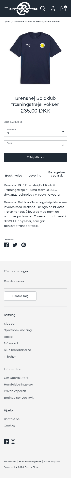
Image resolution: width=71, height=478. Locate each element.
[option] (35, 58)
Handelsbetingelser (18, 384)
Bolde (8, 336)
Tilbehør (10, 356)
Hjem (7, 21)
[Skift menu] (4, 8)
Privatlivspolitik (15, 391)
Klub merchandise (17, 350)
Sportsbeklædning (18, 330)
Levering (34, 175)
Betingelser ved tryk (56, 174)
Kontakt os (12, 419)
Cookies (10, 425)
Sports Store (32, 467)
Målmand (11, 343)
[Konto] (53, 6)
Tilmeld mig (20, 296)
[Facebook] (6, 441)
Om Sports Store (16, 377)
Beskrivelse (13, 175)
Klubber (10, 323)
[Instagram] (13, 441)
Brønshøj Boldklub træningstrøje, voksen (37, 21)
